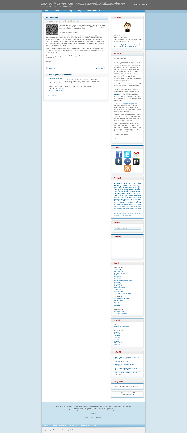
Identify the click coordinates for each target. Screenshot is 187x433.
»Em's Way (117, 302)
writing (129, 215)
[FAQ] (80, 11)
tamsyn (120, 195)
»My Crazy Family (119, 284)
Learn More (136, 5)
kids (136, 188)
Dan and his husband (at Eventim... (125, 364)
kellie (124, 185)
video (129, 193)
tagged (139, 186)
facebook (129, 213)
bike (120, 213)
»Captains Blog (118, 271)
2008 (135, 210)
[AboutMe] (56, 11)
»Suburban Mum (118, 291)
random (131, 188)
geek (139, 188)
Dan (68, 21)
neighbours (116, 215)
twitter (131, 210)
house (124, 197)
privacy (131, 204)
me (130, 183)
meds (115, 195)
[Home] (46, 11)
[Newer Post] (101, 68)
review (128, 201)
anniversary (123, 206)
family (126, 189)
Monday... (118, 361)
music (115, 197)
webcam (139, 204)
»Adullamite (117, 269)
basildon (116, 213)
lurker (132, 206)
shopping (129, 197)
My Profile (124, 45)
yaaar (134, 204)
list (140, 201)
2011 (136, 208)
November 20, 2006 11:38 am (57, 91)
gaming (123, 199)
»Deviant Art (117, 334)
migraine (128, 199)
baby (122, 204)
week (139, 199)
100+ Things (127, 46)
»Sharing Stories (118, 304)
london (121, 210)
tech (126, 188)
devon (118, 212)
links (133, 193)
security (132, 208)
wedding (128, 203)
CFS (124, 201)
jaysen (139, 193)
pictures (131, 189)
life (114, 201)
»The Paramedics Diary (120, 313)
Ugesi (59, 430)
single (135, 197)
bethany (116, 189)
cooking (124, 213)
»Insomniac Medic (119, 311)
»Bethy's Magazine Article (121, 326)
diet (135, 203)
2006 (134, 212)
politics (128, 210)
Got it (144, 5)
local (117, 201)
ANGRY (139, 210)
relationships (137, 195)
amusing (118, 183)
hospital (126, 212)
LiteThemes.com (74, 430)
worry (126, 215)
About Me (133, 45)
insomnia (138, 191)
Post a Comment (51, 96)
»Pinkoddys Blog (119, 286)
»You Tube (117, 345)
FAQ (117, 46)
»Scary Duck (117, 289)
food (124, 203)
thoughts (138, 203)
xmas (139, 197)
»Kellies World (118, 275)
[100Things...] (69, 11)
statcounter (117, 199)
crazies (132, 191)
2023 (140, 212)
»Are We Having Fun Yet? (121, 298)
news (115, 191)
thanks (116, 203)
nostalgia (119, 208)
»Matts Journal (118, 278)
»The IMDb (117, 336)
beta (133, 201)
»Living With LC (118, 277)
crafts (139, 208)
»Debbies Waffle (118, 300)
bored (115, 212)
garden (134, 213)
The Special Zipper (54, 78)
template (138, 189)
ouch (134, 186)
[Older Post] (50, 68)
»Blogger (116, 332)
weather (120, 191)
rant (125, 183)
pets (119, 197)
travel (123, 215)
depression (116, 206)
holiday (123, 193)
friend (122, 212)
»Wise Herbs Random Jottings (122, 293)
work (136, 199)
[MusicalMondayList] (93, 11)
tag (120, 215)
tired (75, 21)
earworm (116, 210)
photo (130, 186)
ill (123, 188)
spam (121, 201)
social (133, 199)
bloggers (117, 193)
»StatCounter (117, 341)
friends (116, 188)
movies (130, 195)
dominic (126, 204)
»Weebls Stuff (118, 343)
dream (135, 206)
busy (120, 188)
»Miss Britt (117, 282)
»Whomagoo (117, 306)
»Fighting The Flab (119, 273)
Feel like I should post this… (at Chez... (126, 373)
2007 (137, 212)
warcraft (120, 203)
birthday (126, 191)
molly (118, 204)
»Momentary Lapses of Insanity (123, 280)
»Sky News (117, 337)
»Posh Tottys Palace (120, 287)
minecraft (139, 213)
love (124, 210)
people (137, 201)
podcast (130, 212)
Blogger (131, 394)
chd (132, 203)
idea (115, 204)
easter (128, 206)
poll (124, 208)
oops (125, 195)
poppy (127, 208)
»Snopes (116, 339)
